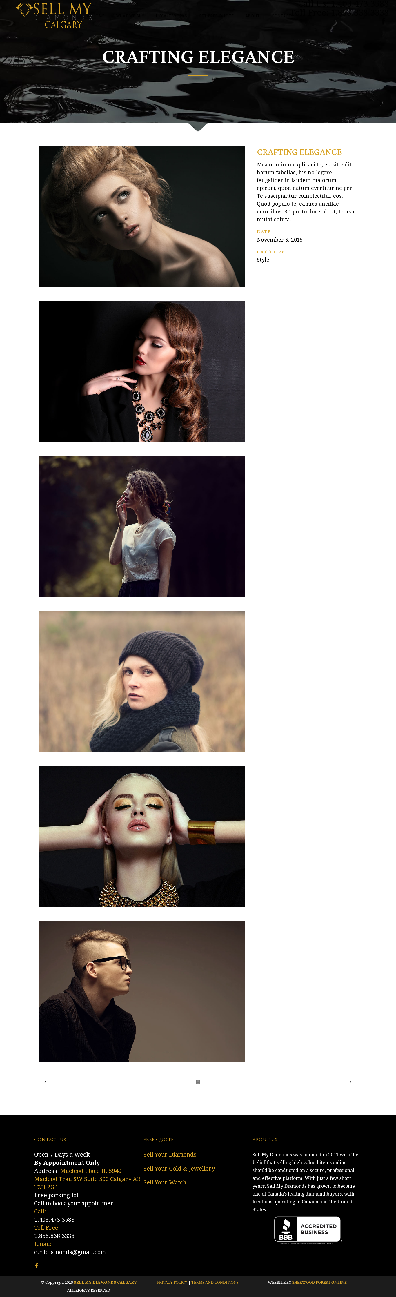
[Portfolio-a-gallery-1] (142, 285)
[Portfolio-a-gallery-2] (142, 441)
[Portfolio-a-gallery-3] (142, 595)
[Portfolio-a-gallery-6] (142, 1060)
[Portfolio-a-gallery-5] (142, 905)
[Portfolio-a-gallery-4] (142, 750)
